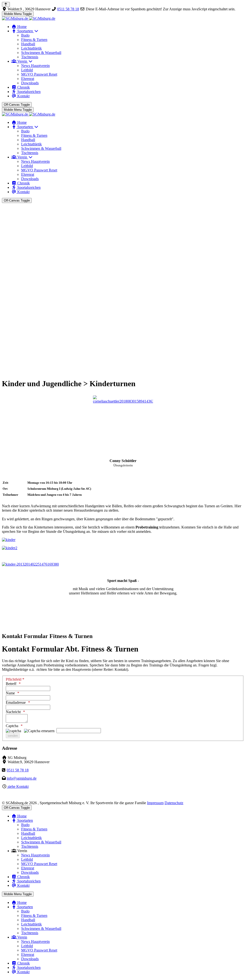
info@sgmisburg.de (22, 778)
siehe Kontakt (18, 786)
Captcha (12, 726)
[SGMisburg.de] (28, 18)
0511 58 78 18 (68, 9)
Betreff (11, 684)
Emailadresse (16, 702)
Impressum (155, 803)
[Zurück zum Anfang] (6, 4)
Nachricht (13, 712)
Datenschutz (174, 803)
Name (10, 693)
